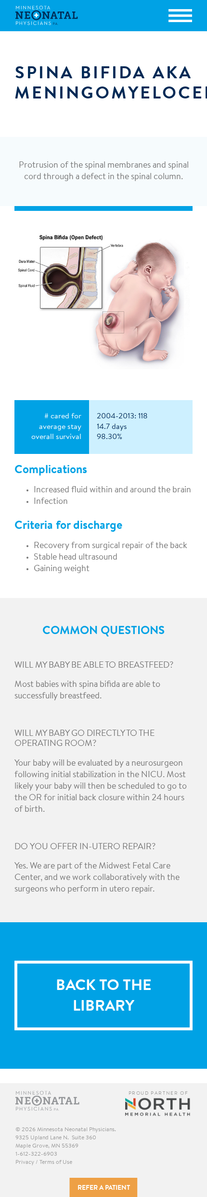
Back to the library (103, 996)
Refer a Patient (104, 1188)
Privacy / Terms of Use (43, 1162)
